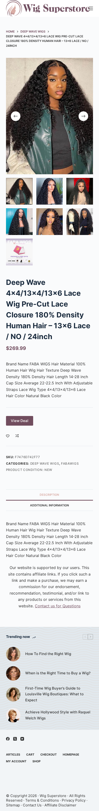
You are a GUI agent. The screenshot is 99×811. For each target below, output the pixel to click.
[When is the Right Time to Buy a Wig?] (13, 673)
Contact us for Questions (57, 605)
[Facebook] (8, 739)
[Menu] (91, 8)
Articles (13, 754)
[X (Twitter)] (15, 739)
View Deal (19, 420)
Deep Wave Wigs (44, 463)
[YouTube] (22, 739)
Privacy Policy (74, 800)
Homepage (71, 754)
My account (16, 761)
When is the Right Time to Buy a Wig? (58, 673)
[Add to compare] (17, 435)
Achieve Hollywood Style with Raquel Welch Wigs (57, 715)
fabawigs (70, 463)
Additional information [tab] (49, 505)
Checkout (48, 754)
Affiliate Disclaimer (60, 805)
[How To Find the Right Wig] (13, 654)
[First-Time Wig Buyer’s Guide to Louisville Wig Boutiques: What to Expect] (13, 694)
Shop (36, 761)
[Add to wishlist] (7, 435)
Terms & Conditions (42, 800)
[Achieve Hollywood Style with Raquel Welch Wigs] (13, 715)
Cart (30, 754)
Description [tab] (49, 494)
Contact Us (32, 805)
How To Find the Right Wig (48, 653)
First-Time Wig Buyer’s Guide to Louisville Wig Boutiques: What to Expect (54, 694)
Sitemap (13, 805)
